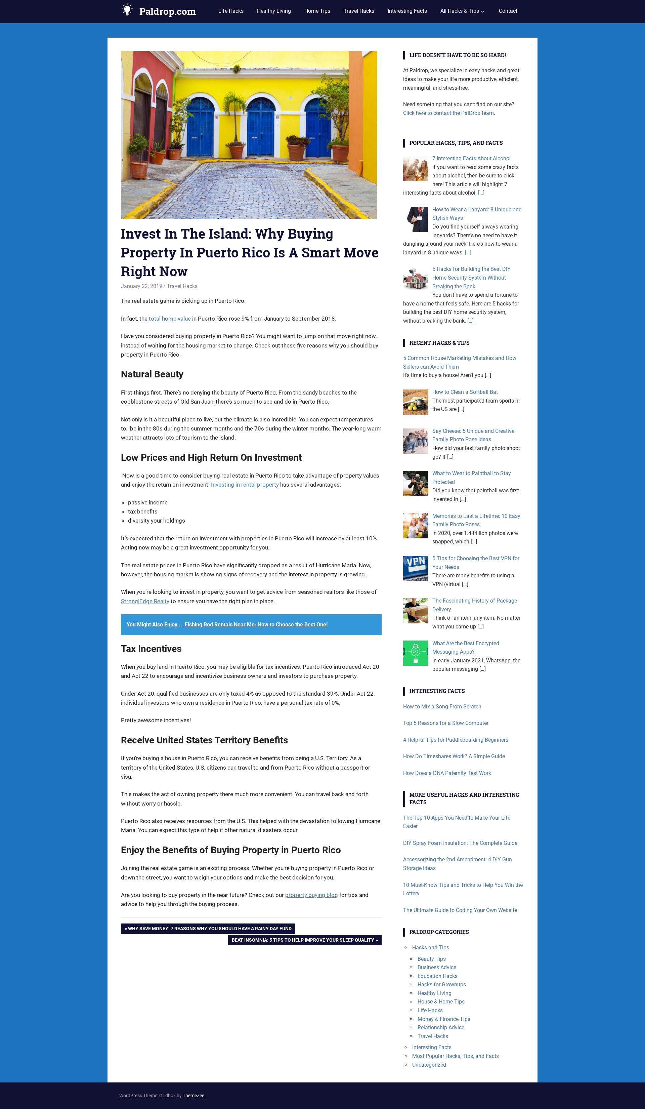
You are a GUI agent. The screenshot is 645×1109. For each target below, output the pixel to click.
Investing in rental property (245, 484)
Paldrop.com (167, 11)
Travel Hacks (359, 11)
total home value (170, 318)
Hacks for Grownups (442, 984)
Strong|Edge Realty (145, 601)
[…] (480, 193)
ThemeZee (193, 1095)
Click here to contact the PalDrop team (448, 113)
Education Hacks (438, 976)
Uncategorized (429, 1065)
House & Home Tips (441, 1001)
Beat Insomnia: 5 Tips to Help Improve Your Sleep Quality (303, 941)
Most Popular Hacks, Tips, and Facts (455, 1056)
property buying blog (311, 895)
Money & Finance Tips (444, 1019)
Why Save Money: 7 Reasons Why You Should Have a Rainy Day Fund (210, 930)
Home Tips (317, 11)
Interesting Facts (407, 11)
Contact (508, 11)
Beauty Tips (432, 959)
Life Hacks (231, 11)
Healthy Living (274, 11)
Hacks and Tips (430, 947)
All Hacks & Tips (459, 11)
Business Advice (437, 967)
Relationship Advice (441, 1027)
